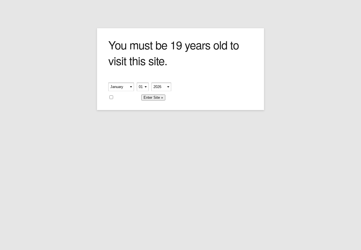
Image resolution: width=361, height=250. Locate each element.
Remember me (127, 97)
